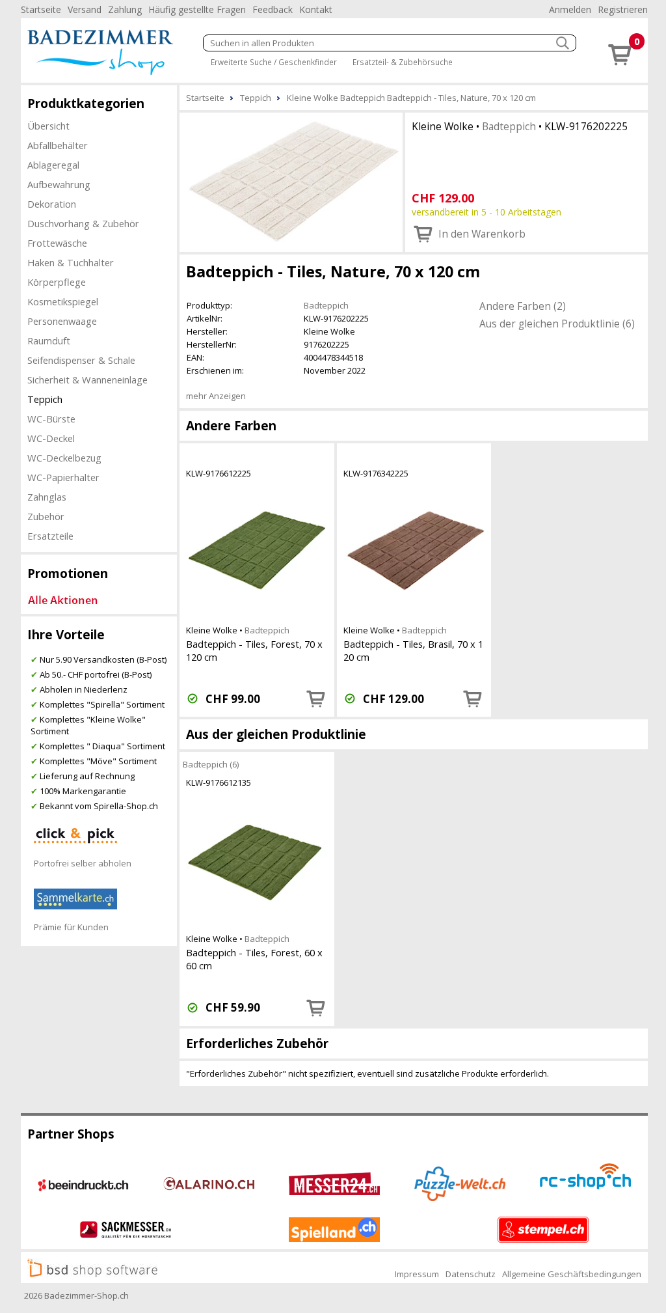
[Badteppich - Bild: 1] (291, 181)
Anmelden (570, 9)
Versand (84, 9)
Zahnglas (46, 496)
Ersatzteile (50, 535)
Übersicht (48, 125)
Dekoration (51, 203)
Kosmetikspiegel (62, 301)
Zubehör (45, 516)
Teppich (44, 399)
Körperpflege (56, 281)
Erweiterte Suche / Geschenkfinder (274, 62)
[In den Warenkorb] (316, 698)
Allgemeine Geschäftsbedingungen (571, 1274)
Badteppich (509, 126)
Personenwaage (62, 320)
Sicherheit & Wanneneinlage (87, 379)
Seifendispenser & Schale (81, 359)
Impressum (417, 1274)
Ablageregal (53, 164)
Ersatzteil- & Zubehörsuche (403, 62)
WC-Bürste (51, 418)
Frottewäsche (57, 242)
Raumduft (48, 340)
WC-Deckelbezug (64, 457)
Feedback (272, 9)
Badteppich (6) (211, 764)
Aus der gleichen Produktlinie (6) (557, 323)
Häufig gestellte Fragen (197, 9)
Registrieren (623, 9)
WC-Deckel (51, 438)
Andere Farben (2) (522, 306)
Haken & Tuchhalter (70, 262)
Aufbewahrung (58, 184)
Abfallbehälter (57, 145)
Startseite (41, 9)
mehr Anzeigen (216, 396)
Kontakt (315, 9)
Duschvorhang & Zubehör (83, 223)
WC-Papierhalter (63, 477)
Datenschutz (471, 1274)
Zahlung (125, 9)
